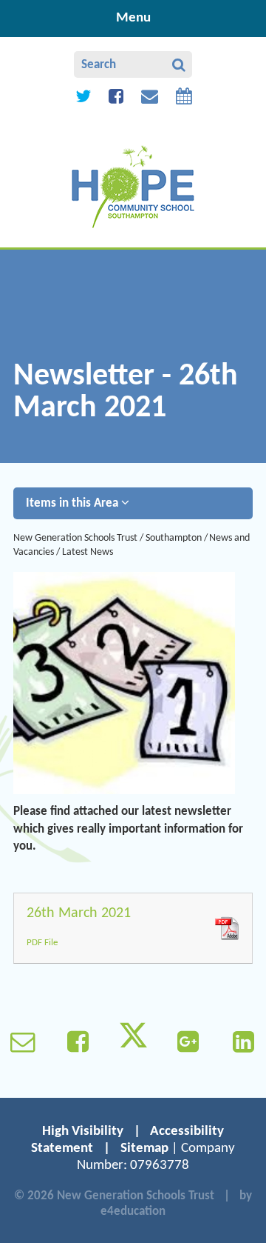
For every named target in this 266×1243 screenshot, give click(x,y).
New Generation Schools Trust (75, 538)
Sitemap (144, 1149)
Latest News (87, 552)
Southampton (174, 538)
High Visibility (82, 1131)
